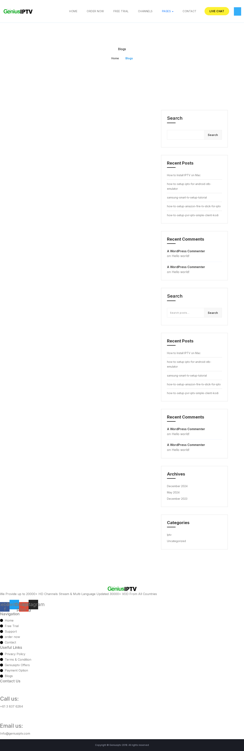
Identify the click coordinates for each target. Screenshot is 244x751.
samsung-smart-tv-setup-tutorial (187, 197)
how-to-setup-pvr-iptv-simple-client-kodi (192, 215)
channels (145, 11)
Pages (166, 11)
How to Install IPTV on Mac (184, 175)
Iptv (169, 534)
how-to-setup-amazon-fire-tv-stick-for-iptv (194, 206)
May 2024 (173, 492)
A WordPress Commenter (186, 251)
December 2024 (177, 486)
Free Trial (121, 11)
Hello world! (180, 256)
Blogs (129, 58)
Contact (190, 11)
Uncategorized (176, 541)
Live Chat (216, 11)
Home (73, 11)
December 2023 (177, 498)
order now (95, 11)
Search (175, 118)
